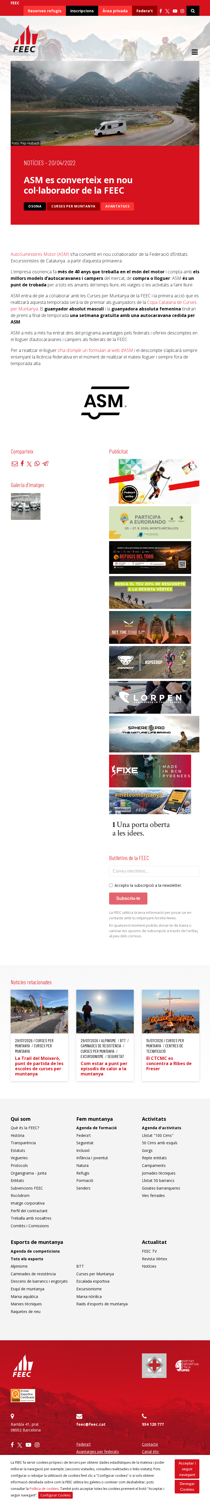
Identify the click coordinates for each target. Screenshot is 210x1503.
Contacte (150, 1444)
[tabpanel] (105, 403)
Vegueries (19, 1157)
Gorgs (147, 1150)
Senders (83, 1188)
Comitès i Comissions (30, 1225)
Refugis (82, 1173)
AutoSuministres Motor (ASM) (40, 254)
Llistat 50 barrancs (158, 1180)
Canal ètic (150, 1451)
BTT (80, 1266)
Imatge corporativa (28, 1203)
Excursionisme (89, 1288)
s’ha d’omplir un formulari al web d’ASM (95, 350)
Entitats (17, 1180)
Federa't (144, 10)
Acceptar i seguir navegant (187, 1469)
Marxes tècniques (26, 1303)
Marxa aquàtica (24, 1296)
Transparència (23, 1142)
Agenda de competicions (35, 1251)
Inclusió (83, 1150)
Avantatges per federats (97, 1451)
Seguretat (85, 1142)
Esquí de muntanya (27, 1288)
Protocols (19, 1165)
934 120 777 (153, 1424)
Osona (35, 206)
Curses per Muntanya (73, 206)
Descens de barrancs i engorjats (39, 1281)
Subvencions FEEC (27, 1188)
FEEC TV (149, 1251)
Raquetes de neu (25, 1311)
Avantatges (117, 206)
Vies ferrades (153, 1195)
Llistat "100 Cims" (157, 1135)
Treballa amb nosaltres (31, 1218)
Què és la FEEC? (25, 1127)
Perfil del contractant (29, 1210)
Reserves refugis (45, 10)
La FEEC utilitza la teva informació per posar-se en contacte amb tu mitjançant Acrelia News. (150, 915)
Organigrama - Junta (28, 1173)
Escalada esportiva (92, 1281)
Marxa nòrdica (89, 1296)
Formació (84, 1180)
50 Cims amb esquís (159, 1142)
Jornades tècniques (159, 1173)
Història (17, 1135)
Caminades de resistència (33, 1273)
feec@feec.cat (91, 1424)
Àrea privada (115, 10)
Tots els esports (27, 1258)
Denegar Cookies (187, 1486)
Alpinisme (19, 1266)
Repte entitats (154, 1157)
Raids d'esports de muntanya (102, 1303)
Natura (82, 1165)
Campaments (154, 1165)
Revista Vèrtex (154, 1258)
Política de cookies (44, 1488)
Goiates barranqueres (161, 1188)
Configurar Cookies (55, 1495)
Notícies (34, 163)
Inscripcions (82, 10)
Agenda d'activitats (161, 1127)
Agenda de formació (96, 1127)
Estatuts (18, 1150)
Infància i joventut (92, 1157)
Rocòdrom (20, 1195)
